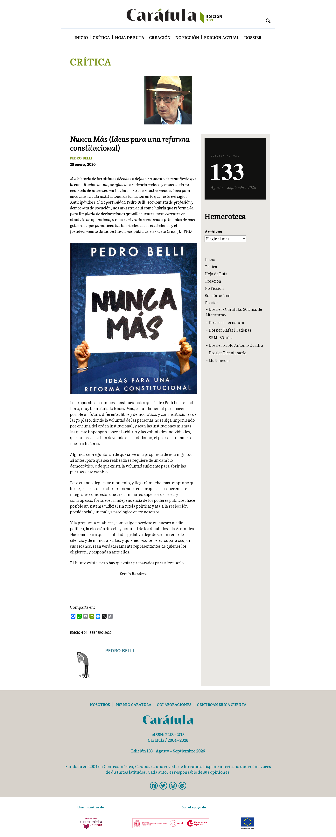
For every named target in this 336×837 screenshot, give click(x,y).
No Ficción (187, 37)
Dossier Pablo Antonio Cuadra (236, 345)
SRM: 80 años (221, 337)
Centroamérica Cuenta (221, 704)
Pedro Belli (81, 158)
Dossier (253, 37)
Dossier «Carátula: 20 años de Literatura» (234, 312)
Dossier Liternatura (226, 322)
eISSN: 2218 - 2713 (168, 734)
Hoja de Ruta (129, 37)
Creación (160, 37)
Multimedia (219, 360)
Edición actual (221, 37)
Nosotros (100, 704)
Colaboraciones (174, 704)
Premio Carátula (133, 704)
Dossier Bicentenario (227, 352)
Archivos (213, 231)
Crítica (101, 37)
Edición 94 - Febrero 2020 (90, 632)
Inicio (81, 37)
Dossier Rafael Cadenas (230, 330)
